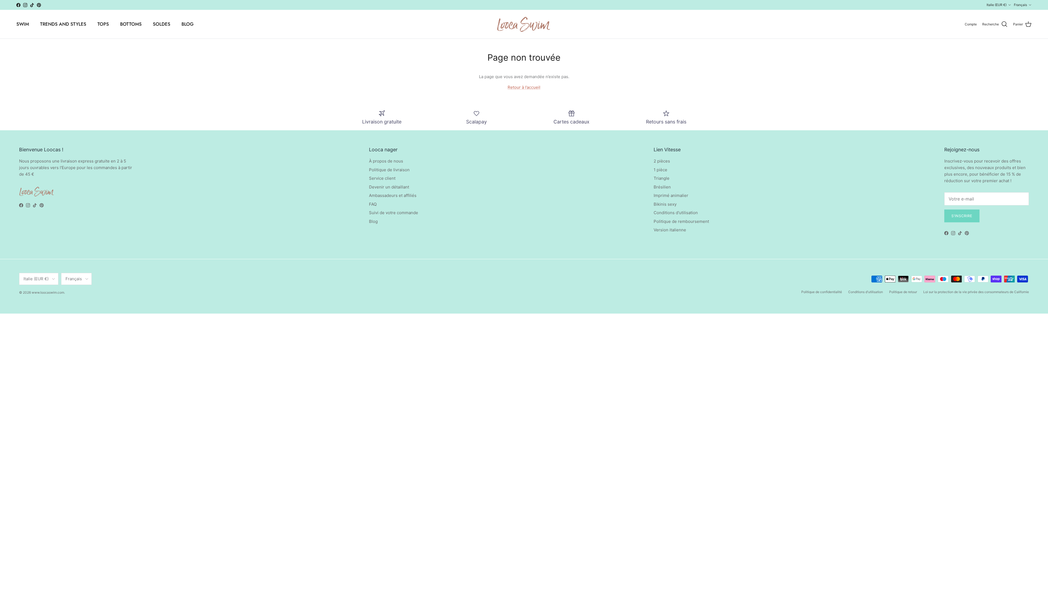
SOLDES (161, 24)
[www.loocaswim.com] (524, 24)
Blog (373, 221)
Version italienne (670, 229)
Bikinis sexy (665, 204)
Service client (382, 178)
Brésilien (662, 187)
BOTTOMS (131, 24)
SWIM (22, 24)
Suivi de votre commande (393, 212)
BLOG (187, 24)
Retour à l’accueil (524, 87)
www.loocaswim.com (48, 292)
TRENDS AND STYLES (63, 24)
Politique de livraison (389, 169)
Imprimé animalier (671, 195)
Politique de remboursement (681, 221)
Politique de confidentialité (821, 292)
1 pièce (660, 169)
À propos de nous (386, 161)
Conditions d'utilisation (676, 212)
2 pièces (662, 161)
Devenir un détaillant (389, 187)
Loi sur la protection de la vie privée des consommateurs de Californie (976, 292)
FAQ (373, 204)
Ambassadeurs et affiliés (392, 195)
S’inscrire (961, 216)
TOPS (103, 24)
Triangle (661, 178)
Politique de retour (903, 292)
